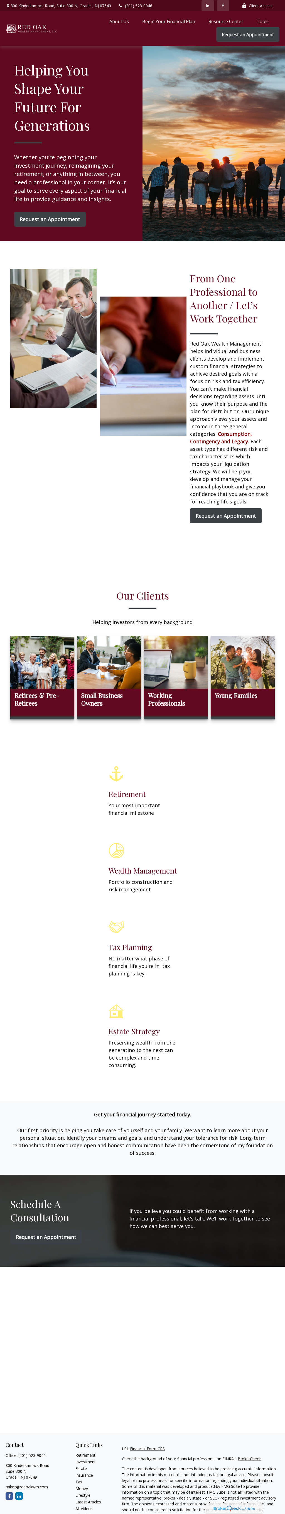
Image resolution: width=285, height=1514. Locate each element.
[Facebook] (223, 5)
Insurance (84, 1475)
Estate (81, 1468)
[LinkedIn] (208, 5)
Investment (85, 1461)
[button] (119, 21)
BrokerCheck (249, 1458)
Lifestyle (82, 1495)
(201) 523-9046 (138, 5)
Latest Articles (88, 1502)
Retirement (85, 1455)
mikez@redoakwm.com (27, 1486)
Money (81, 1488)
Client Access (260, 5)
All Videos (84, 1508)
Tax (78, 1481)
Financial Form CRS (147, 1448)
